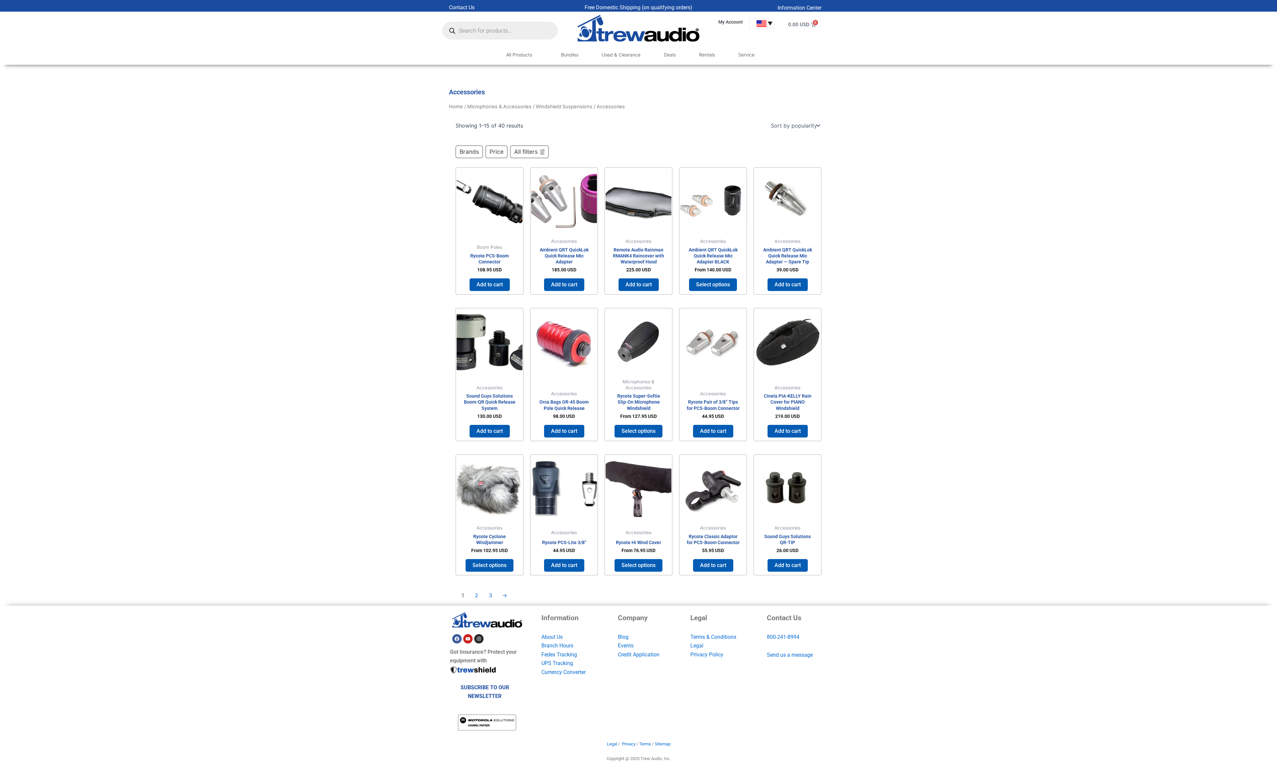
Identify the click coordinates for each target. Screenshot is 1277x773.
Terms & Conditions (713, 637)
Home (456, 107)
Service (746, 54)
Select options (713, 284)
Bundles (569, 54)
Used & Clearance (621, 54)
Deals (670, 54)
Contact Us (462, 7)
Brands (469, 151)
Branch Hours (557, 645)
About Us (552, 637)
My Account (730, 22)
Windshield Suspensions (564, 107)
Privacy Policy (706, 654)
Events (626, 645)
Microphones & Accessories (499, 107)
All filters (526, 151)
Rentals (707, 54)
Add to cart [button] (490, 284)
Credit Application (638, 654)
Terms (645, 743)
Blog (623, 637)
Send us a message (790, 655)
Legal (696, 645)
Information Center (799, 8)
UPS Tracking (557, 663)
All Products (519, 54)
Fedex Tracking (559, 654)
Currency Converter (563, 672)
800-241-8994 (783, 637)
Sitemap (662, 743)
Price (496, 151)
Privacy (629, 743)
